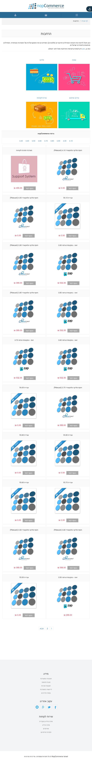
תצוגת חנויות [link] (46, 685)
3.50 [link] (33, 141)
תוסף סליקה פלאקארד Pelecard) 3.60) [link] (68, 530)
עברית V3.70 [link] (68, 482)
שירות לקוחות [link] (42, 98)
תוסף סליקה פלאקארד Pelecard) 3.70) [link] (68, 387)
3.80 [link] (52, 141)
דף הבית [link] (85, 21)
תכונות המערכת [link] (46, 678)
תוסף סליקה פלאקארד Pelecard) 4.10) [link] (68, 150)
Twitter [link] (49, 707)
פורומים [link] (46, 728)
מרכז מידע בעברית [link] (46, 721)
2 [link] (47, 628)
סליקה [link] (42, 60)
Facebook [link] (55, 707)
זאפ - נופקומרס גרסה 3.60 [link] (67, 340)
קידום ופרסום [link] (74, 98)
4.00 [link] (64, 141)
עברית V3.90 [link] (68, 435)
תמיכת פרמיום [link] (46, 732)
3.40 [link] (27, 141)
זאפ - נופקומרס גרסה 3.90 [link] (67, 245)
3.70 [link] (46, 141)
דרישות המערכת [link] (46, 689)
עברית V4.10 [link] (68, 197)
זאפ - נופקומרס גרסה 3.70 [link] (24, 340)
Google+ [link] (43, 707)
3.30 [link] (21, 141)
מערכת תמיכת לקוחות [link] (24, 150)
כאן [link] (84, 48)
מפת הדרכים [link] (46, 693)
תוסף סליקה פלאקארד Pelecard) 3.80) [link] (24, 292)
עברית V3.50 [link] (24, 577)
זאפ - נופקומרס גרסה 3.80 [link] (67, 292)
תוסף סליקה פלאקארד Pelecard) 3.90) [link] (24, 245)
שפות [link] (74, 60)
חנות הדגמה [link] (46, 682)
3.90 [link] (58, 141)
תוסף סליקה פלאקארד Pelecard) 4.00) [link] (24, 197)
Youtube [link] (37, 707)
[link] (89, 9)
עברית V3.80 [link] (24, 435)
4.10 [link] (71, 141)
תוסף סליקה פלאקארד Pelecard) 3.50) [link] (24, 530)
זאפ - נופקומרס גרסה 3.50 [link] (67, 577)
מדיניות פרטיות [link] (29, 756)
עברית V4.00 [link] (24, 387)
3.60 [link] (39, 141)
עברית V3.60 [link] (24, 482)
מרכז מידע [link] (46, 725)
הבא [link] (42, 628)
